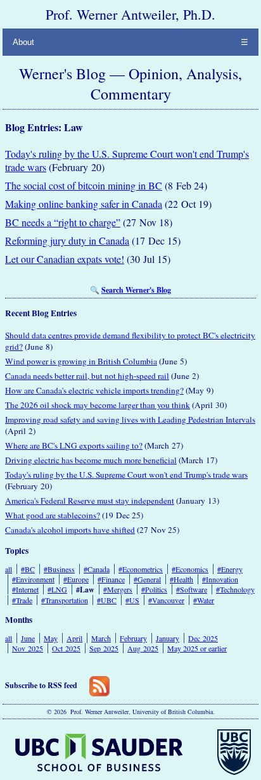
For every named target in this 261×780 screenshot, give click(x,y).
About (23, 42)
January (167, 638)
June (28, 638)
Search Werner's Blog (136, 290)
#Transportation (64, 600)
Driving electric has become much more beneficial (91, 460)
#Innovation (220, 579)
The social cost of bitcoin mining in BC (83, 185)
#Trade (22, 600)
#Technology (235, 589)
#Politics (154, 589)
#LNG (57, 589)
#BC (28, 569)
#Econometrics (140, 569)
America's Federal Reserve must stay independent (89, 500)
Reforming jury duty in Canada (67, 240)
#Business (59, 569)
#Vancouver (166, 600)
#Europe (76, 579)
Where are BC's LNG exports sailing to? (74, 445)
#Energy (230, 569)
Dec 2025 (203, 638)
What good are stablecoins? (52, 515)
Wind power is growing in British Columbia (81, 361)
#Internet (25, 589)
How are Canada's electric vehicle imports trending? (94, 390)
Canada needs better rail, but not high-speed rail (87, 375)
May (51, 638)
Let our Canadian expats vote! (64, 258)
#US (132, 600)
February (133, 638)
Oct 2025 (66, 648)
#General (147, 579)
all (8, 569)
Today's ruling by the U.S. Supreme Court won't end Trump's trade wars (126, 474)
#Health (181, 579)
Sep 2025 (103, 648)
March (101, 638)
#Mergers (117, 589)
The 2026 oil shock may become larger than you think (97, 405)
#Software (191, 589)
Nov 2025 (27, 648)
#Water (203, 600)
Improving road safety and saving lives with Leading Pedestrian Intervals (130, 419)
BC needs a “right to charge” (62, 222)
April (74, 638)
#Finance (111, 579)
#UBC (107, 600)
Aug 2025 (142, 648)
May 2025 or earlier (197, 648)
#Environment (33, 579)
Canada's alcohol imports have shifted (70, 529)
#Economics (190, 569)
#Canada (97, 569)
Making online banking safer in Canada (83, 203)
